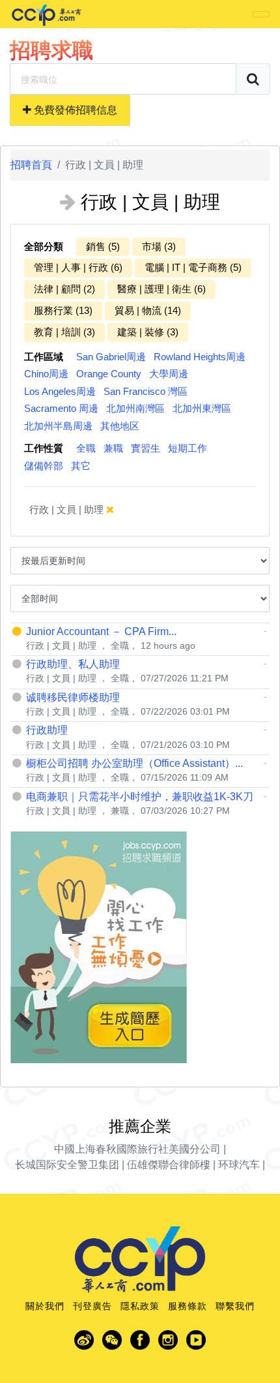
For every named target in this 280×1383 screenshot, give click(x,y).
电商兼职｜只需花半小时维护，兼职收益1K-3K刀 (139, 796)
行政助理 (47, 730)
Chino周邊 (46, 373)
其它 (81, 465)
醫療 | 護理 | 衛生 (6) (161, 288)
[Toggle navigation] (261, 14)
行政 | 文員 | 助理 (67, 509)
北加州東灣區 (202, 408)
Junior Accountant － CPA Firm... (101, 631)
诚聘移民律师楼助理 (73, 697)
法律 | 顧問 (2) (64, 288)
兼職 (113, 448)
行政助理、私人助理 (73, 664)
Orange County (108, 373)
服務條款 (187, 1306)
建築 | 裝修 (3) (147, 331)
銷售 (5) (103, 246)
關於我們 (44, 1306)
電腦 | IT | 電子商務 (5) (193, 267)
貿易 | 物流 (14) (148, 310)
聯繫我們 (235, 1306)
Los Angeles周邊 (60, 391)
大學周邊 (168, 373)
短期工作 (187, 448)
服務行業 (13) (63, 310)
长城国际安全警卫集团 (67, 1164)
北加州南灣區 (135, 408)
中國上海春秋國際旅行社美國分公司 (137, 1149)
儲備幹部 (43, 465)
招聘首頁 (31, 164)
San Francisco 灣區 (146, 391)
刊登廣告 (92, 1306)
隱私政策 (140, 1306)
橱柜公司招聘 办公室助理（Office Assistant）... (134, 763)
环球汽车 (239, 1164)
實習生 (145, 448)
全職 (86, 448)
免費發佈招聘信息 (74, 110)
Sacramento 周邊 (61, 408)
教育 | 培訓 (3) (64, 331)
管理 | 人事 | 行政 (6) (78, 267)
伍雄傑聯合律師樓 (168, 1164)
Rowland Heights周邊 (199, 356)
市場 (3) (159, 246)
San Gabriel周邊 (111, 356)
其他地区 (119, 425)
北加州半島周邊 (58, 425)
